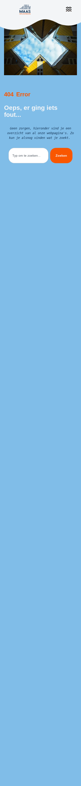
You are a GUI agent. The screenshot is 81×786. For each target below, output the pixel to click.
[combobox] (28, 155)
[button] (68, 9)
